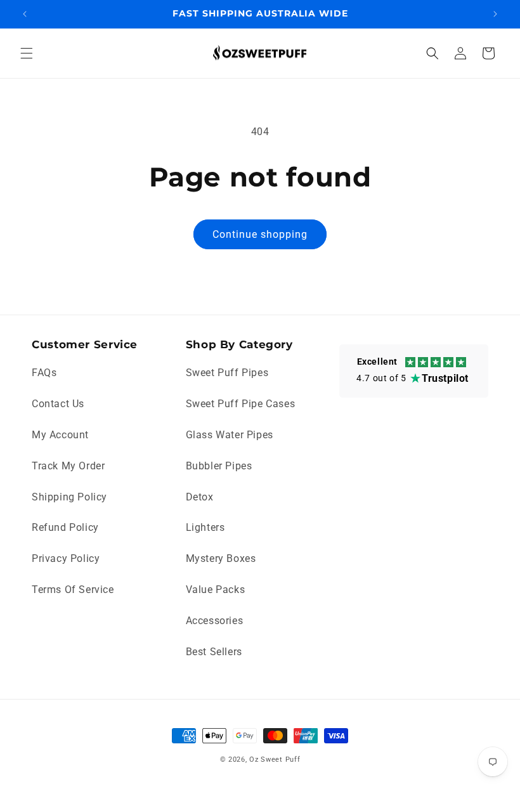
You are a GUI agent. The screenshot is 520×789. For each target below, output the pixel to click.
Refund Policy (65, 527)
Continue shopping (260, 234)
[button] (27, 53)
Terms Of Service (73, 590)
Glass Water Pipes (229, 435)
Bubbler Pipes (219, 466)
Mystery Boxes (221, 558)
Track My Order (68, 466)
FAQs (44, 373)
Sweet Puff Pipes (227, 373)
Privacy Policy (66, 558)
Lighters (205, 527)
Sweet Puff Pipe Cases (241, 404)
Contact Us (58, 404)
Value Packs (215, 590)
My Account (60, 435)
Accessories (215, 621)
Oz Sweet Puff (274, 759)
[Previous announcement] (25, 14)
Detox (200, 497)
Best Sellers (214, 652)
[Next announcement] (495, 14)
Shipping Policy (69, 497)
